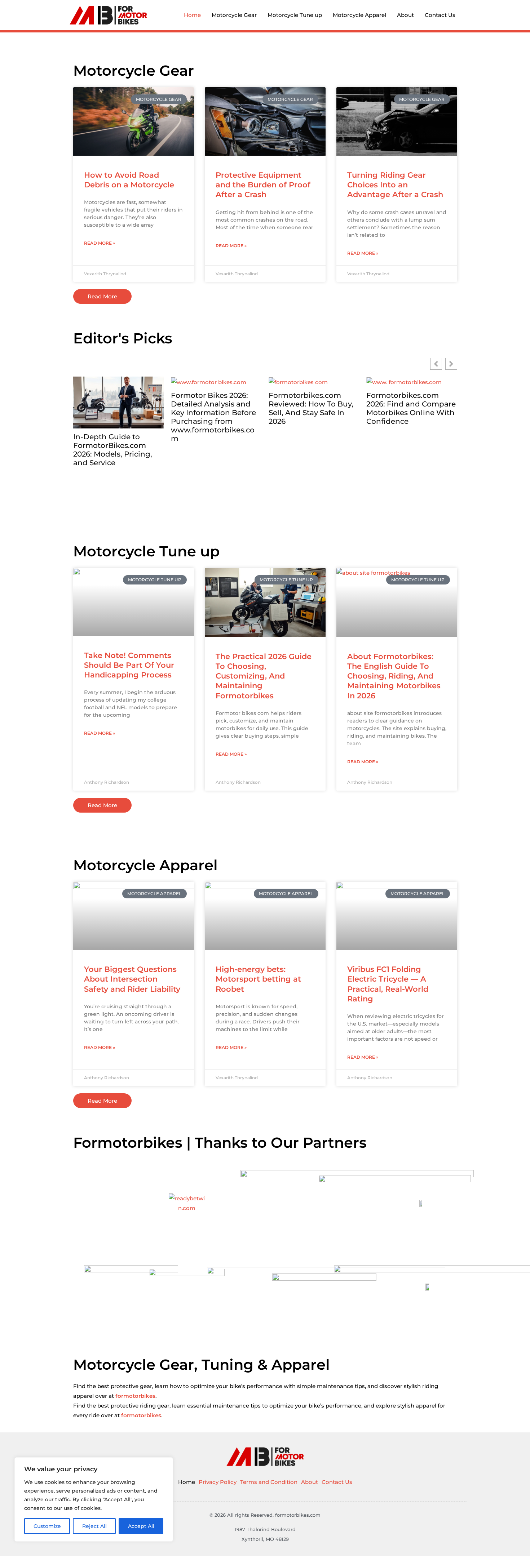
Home (192, 15)
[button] (451, 364)
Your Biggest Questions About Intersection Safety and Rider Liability (132, 979)
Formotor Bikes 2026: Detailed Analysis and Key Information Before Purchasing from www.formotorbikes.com (115, 417)
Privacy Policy (218, 1482)
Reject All (94, 1526)
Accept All (141, 1526)
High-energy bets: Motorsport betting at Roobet (258, 979)
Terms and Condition (268, 1482)
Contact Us (440, 15)
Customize (47, 1526)
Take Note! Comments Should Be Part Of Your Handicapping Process (129, 665)
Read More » (99, 243)
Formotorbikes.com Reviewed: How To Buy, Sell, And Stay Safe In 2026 (213, 408)
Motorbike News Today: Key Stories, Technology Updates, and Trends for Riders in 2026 (410, 449)
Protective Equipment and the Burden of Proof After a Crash (263, 184)
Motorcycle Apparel (359, 15)
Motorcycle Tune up (295, 15)
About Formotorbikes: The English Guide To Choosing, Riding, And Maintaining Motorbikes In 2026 (394, 676)
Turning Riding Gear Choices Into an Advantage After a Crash (395, 184)
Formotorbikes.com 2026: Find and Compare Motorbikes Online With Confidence (313, 408)
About (405, 15)
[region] (93, 1499)
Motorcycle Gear (234, 15)
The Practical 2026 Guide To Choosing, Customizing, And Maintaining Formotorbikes (264, 676)
